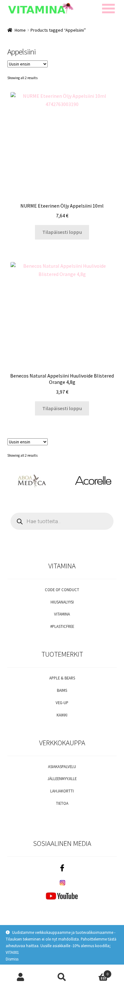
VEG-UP (62, 702)
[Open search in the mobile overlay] (62, 521)
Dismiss (12, 958)
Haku (62, 977)
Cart (95, 971)
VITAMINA (62, 613)
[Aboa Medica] (31, 481)
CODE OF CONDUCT (62, 589)
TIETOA (62, 803)
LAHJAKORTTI (62, 790)
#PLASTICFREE (62, 626)
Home (20, 30)
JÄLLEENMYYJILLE (62, 778)
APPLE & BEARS (62, 677)
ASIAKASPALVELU (62, 766)
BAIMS (62, 690)
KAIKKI (62, 714)
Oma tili (20, 977)
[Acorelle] (93, 481)
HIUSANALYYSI (62, 601)
